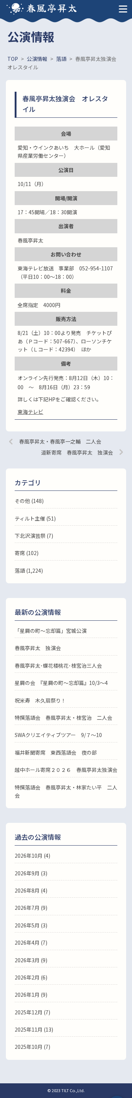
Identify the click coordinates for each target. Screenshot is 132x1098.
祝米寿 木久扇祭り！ (40, 700)
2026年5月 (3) (31, 925)
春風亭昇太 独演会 (38, 648)
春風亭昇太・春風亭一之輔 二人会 (60, 441)
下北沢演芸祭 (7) (34, 535)
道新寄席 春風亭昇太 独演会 (77, 452)
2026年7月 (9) (31, 907)
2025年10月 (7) (32, 1046)
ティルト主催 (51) (35, 518)
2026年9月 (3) (31, 873)
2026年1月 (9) (31, 994)
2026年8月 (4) (31, 890)
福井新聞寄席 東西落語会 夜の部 (56, 752)
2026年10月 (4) (32, 855)
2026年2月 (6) (31, 977)
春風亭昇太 (52, 7)
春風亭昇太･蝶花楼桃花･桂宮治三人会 (58, 665)
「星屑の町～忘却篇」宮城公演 (51, 630)
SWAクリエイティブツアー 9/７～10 (58, 734)
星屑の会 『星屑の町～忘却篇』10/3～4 (61, 682)
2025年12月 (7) (32, 1012)
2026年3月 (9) (31, 960)
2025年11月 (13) (34, 1029)
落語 (20, 570)
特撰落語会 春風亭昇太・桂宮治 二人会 (63, 717)
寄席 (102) (26, 553)
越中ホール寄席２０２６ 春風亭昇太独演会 (66, 769)
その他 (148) (29, 500)
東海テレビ (30, 411)
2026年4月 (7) (31, 942)
